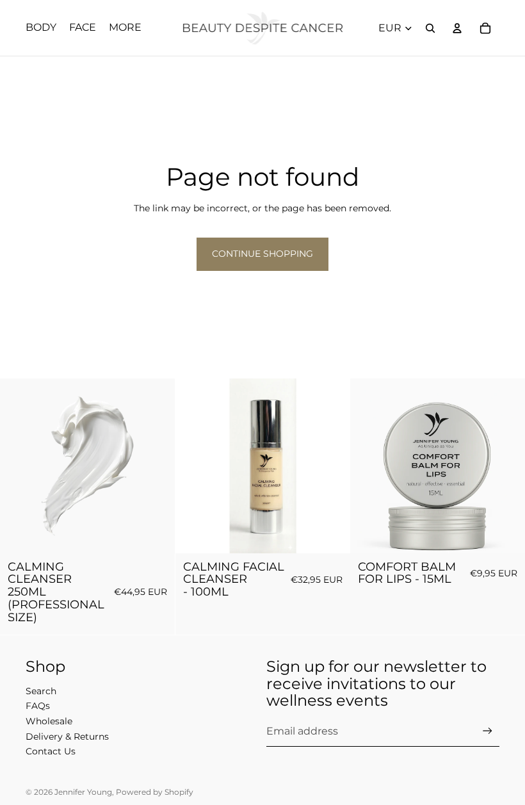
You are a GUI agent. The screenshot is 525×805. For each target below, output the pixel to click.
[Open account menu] (457, 28)
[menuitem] (125, 28)
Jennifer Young (83, 792)
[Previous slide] (194, 466)
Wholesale (49, 721)
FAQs (38, 705)
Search (41, 691)
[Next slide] (330, 466)
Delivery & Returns (67, 736)
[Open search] (430, 28)
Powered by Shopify (154, 792)
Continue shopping (262, 253)
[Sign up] (487, 731)
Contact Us (51, 751)
